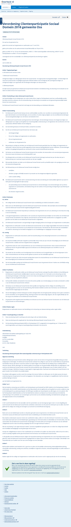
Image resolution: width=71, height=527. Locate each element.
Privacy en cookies (9, 498)
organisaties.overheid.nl (35, 470)
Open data (7, 508)
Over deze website (9, 484)
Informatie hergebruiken (10, 496)
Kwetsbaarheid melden (10, 503)
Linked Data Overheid (10, 510)
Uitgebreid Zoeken (23, 7)
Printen (64, 17)
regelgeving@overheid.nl (52, 473)
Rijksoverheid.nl (8, 518)
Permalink (55, 17)
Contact (6, 486)
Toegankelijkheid (8, 500)
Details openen (1, 21)
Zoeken (14, 7)
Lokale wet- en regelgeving (12, 11)
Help (5, 490)
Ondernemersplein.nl (9, 520)
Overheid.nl (5, 7)
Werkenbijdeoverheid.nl (10, 521)
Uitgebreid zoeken (24, 11)
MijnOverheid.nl (8, 516)
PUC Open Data (8, 511)
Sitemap (6, 501)
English (6, 488)
